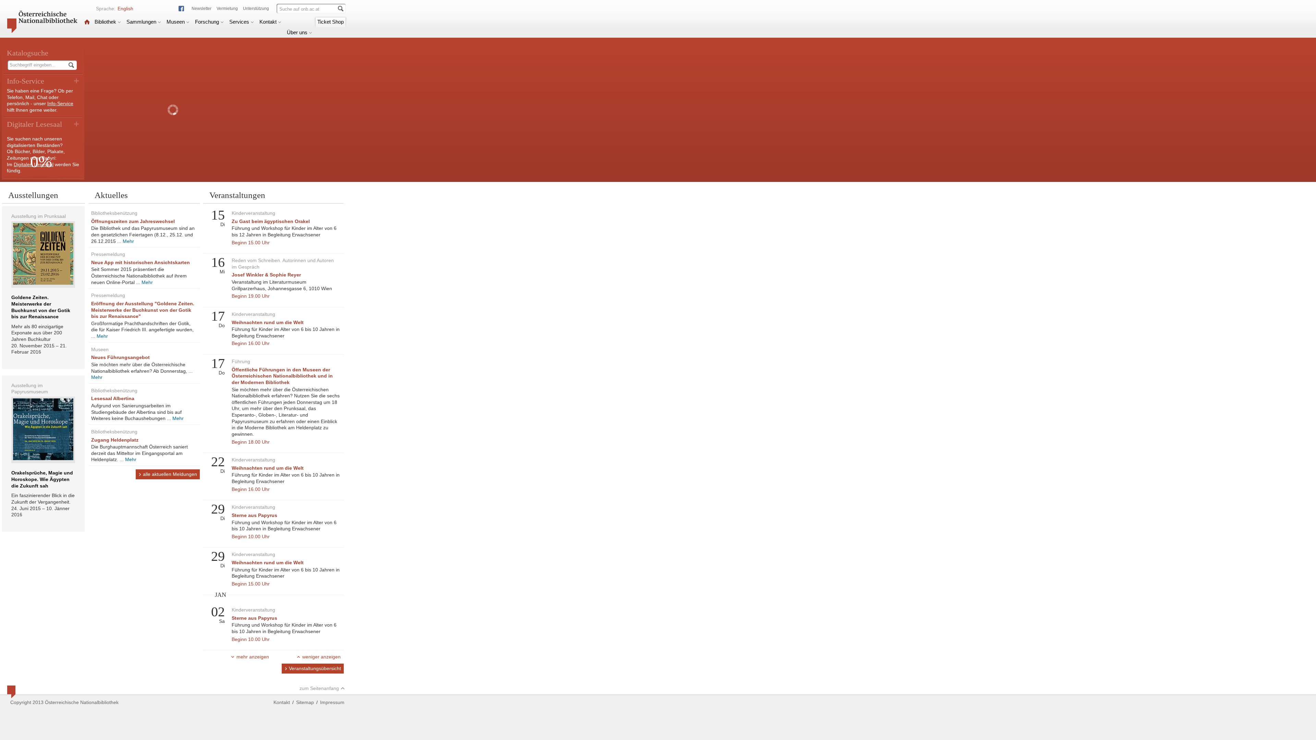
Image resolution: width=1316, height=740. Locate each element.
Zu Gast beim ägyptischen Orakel (271, 221)
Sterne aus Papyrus (254, 515)
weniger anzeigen (321, 656)
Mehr (128, 241)
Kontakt (268, 22)
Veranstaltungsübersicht (315, 668)
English (125, 8)
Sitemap (305, 702)
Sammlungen (141, 22)
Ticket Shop (330, 22)
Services (239, 22)
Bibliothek (105, 22)
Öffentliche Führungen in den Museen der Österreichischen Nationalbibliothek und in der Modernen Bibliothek (282, 376)
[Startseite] (87, 21)
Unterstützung (256, 8)
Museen (176, 22)
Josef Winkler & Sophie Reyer (266, 275)
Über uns (297, 32)
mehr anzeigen (252, 656)
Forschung (207, 22)
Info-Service (60, 103)
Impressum (332, 702)
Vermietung (227, 8)
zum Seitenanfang (319, 688)
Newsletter (201, 8)
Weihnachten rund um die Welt (268, 322)
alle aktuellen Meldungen (170, 474)
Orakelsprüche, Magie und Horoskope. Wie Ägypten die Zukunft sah (42, 479)
